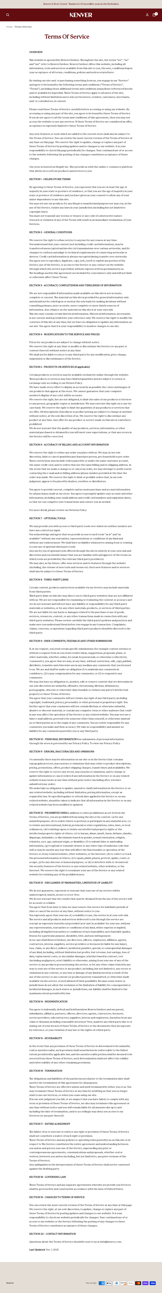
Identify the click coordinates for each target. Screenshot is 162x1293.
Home (9, 27)
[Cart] (154, 14)
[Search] (7, 14)
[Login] (147, 14)
